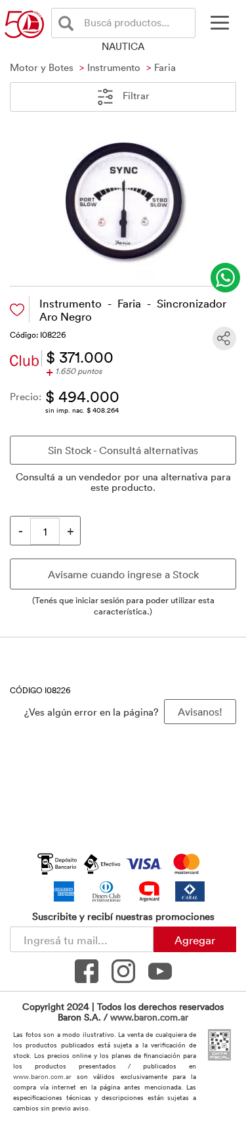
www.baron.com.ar (149, 1017)
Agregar (194, 939)
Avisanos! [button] (200, 711)
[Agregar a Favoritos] (17, 310)
